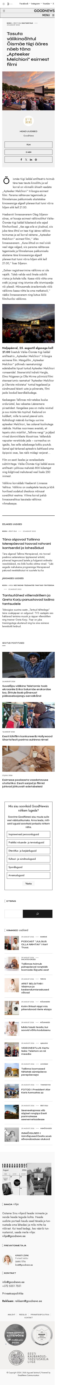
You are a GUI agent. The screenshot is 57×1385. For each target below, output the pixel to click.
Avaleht (11, 1315)
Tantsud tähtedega (44, 585)
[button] (2, 7)
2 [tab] (8, 1344)
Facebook (24, 3)
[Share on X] (26, 159)
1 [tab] (5, 1344)
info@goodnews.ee (13, 1282)
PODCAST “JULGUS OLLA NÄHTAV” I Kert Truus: (34, 944)
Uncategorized (28, 959)
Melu (11, 585)
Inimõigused (46, 1128)
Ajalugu (44, 1043)
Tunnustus (45, 1085)
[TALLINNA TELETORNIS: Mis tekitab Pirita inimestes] (39, 1179)
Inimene (43, 937)
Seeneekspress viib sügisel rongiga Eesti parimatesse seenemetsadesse (34, 1115)
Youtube (46, 3)
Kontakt (28, 1318)
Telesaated (29, 585)
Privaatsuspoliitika (12, 1293)
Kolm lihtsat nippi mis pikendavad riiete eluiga (36, 1008)
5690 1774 (20, 1261)
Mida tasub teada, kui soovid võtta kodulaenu (35, 1029)
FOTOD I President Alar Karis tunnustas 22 (35, 1091)
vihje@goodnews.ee (14, 1236)
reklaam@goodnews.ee (28, 1301)
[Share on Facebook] (21, 159)
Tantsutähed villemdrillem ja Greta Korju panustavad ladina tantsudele (28, 599)
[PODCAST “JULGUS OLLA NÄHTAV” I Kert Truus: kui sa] (14, 1179)
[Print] (35, 159)
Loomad (44, 1064)
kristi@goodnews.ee (24, 1265)
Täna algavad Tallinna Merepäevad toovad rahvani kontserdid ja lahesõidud (26, 543)
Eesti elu (17, 23)
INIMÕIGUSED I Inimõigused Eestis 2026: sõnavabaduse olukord (36, 1136)
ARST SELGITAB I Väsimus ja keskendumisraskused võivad (35, 988)
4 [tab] (15, 1344)
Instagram (35, 3)
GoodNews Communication (28, 1375)
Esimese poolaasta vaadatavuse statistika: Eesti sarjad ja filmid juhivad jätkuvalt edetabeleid (25, 783)
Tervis (43, 979)
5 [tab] (18, 1344)
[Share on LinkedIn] (31, 159)
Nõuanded (45, 1002)
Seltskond (19, 585)
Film (31, 23)
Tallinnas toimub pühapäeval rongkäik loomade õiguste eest (35, 966)
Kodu (9, 23)
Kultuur (25, 23)
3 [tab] (12, 1344)
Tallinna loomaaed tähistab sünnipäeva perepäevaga (34, 1071)
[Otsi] (37, 914)
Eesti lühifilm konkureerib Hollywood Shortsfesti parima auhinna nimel (27, 738)
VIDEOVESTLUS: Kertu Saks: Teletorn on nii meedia (35, 1050)
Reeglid (23, 1315)
